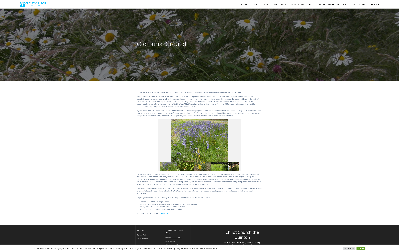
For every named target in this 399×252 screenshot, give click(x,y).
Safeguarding (142, 238)
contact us (164, 213)
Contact (375, 4)
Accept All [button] (361, 248)
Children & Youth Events (300, 4)
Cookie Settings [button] (349, 248)
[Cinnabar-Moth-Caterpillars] (185, 166)
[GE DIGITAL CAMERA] (236, 166)
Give (345, 4)
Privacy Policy (142, 235)
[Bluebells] (168, 166)
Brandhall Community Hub (329, 4)
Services (244, 4)
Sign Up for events (360, 4)
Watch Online (280, 4)
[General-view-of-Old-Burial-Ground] (219, 166)
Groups (256, 4)
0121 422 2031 (176, 237)
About (267, 4)
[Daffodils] (202, 166)
